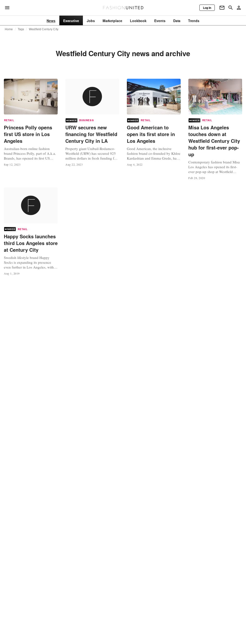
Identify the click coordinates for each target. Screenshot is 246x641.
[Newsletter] (222, 8)
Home (9, 29)
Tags (21, 29)
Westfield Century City (43, 29)
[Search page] (230, 8)
